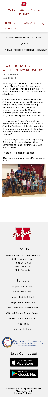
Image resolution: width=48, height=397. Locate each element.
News (27, 44)
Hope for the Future (22, 329)
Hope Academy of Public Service (23, 307)
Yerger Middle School (23, 297)
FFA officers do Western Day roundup (27, 50)
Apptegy (29, 393)
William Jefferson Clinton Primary (24, 37)
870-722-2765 (22, 270)
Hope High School (22, 291)
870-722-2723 (22, 266)
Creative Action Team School (22, 318)
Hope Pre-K (23, 323)
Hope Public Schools (22, 286)
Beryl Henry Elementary (22, 302)
